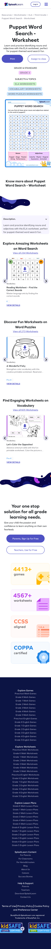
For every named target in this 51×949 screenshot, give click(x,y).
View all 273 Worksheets (25, 331)
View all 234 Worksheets (25, 253)
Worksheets (20, 15)
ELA (30, 15)
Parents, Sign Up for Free (25, 538)
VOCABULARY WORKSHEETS (25, 89)
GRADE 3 (25, 72)
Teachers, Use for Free (25, 550)
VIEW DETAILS (13, 305)
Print (12, 59)
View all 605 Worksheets (25, 410)
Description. (9, 219)
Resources (7, 15)
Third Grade (40, 15)
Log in (35, 4)
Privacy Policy (25, 906)
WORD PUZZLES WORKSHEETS (25, 94)
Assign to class (38, 59)
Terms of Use (9, 906)
